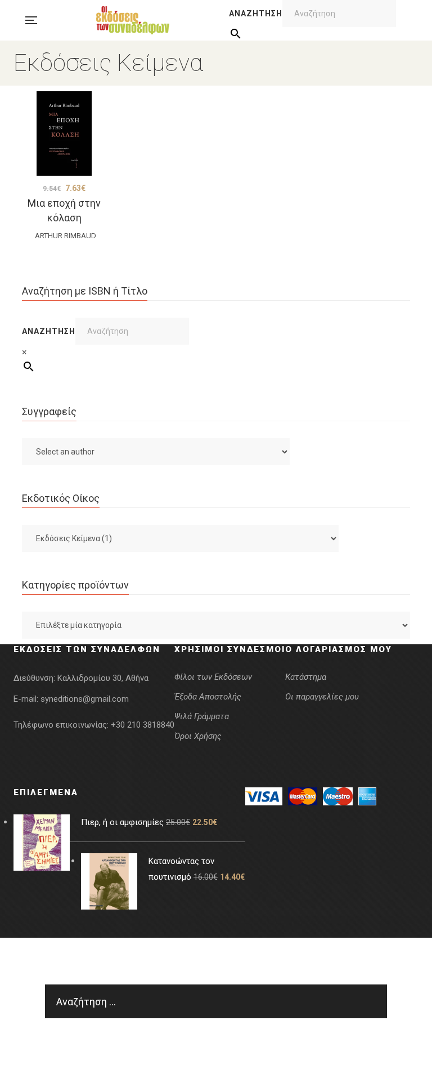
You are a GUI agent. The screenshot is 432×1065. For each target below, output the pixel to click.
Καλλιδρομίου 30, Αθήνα (102, 678)
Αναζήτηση (255, 13)
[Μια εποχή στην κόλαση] (64, 133)
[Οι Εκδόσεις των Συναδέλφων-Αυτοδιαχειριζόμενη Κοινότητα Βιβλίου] (133, 20)
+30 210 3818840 (142, 725)
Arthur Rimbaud (65, 235)
